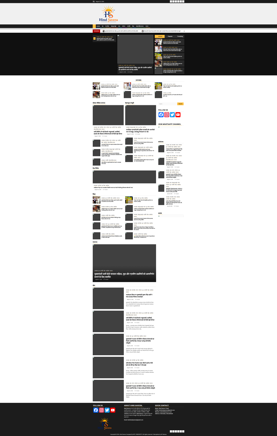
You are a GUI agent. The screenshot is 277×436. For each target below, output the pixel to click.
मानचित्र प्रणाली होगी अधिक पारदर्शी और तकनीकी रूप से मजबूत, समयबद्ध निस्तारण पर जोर (172, 71)
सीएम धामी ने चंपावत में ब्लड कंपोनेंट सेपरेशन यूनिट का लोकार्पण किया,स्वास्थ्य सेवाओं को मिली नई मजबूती (161, 31)
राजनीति (128, 26)
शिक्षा (133, 26)
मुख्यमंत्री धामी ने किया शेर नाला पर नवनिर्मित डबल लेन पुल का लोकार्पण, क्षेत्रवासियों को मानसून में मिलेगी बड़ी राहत (111, 227)
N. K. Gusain (130, 71)
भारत (119, 26)
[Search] (183, 26)
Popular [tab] (170, 36)
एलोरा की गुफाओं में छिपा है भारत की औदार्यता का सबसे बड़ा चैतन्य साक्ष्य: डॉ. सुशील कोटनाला (174, 202)
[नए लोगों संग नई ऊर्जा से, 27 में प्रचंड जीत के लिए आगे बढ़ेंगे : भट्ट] (158, 94)
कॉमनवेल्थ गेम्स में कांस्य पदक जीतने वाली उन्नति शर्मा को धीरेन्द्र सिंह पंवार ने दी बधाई (139, 364)
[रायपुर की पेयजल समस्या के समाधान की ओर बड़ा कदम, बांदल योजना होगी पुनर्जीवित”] (129, 141)
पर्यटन (172, 69)
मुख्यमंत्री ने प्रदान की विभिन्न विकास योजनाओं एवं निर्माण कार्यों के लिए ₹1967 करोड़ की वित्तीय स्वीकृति (140, 341)
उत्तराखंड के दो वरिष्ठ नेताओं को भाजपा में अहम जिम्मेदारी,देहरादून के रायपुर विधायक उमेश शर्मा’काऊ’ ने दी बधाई (144, 151)
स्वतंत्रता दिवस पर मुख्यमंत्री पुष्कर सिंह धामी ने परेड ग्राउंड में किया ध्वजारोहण (139, 296)
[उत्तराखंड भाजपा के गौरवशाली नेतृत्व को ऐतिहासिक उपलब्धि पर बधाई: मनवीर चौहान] (96, 235)
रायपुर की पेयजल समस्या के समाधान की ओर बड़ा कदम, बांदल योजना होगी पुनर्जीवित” (143, 143)
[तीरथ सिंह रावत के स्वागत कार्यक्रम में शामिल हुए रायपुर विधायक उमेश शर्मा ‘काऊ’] (96, 217)
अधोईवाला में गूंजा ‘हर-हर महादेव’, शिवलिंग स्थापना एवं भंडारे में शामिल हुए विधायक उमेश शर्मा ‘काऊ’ (172, 64)
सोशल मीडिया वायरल (139, 26)
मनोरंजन (123, 26)
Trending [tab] (180, 36)
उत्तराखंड (98, 26)
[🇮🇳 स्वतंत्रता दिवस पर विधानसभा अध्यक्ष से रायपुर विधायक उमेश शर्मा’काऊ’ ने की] (129, 235)
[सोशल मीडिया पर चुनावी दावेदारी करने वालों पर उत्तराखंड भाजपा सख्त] (96, 162)
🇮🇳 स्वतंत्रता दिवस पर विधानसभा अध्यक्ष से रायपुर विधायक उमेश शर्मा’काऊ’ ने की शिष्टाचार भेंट (144, 237)
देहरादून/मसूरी (113, 26)
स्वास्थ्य (147, 26)
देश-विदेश (107, 26)
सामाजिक (108, 36)
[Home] (94, 26)
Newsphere (156, 434)
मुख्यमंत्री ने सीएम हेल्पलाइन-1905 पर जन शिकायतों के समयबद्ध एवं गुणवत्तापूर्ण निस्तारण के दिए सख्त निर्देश (174, 190)
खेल (102, 26)
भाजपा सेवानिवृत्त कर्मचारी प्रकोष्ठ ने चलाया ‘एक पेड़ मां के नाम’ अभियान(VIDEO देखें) (144, 160)
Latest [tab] (160, 36)
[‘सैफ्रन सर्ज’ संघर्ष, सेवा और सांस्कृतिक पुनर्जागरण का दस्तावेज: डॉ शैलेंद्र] (158, 56)
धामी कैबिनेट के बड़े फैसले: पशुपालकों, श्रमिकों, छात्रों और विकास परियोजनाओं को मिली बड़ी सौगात (108, 133)
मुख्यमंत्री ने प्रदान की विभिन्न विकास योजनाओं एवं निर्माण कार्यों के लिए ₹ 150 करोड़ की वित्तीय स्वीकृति (140, 387)
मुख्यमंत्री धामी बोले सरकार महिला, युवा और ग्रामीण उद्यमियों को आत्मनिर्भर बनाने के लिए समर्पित (120, 31)
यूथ (100, 36)
